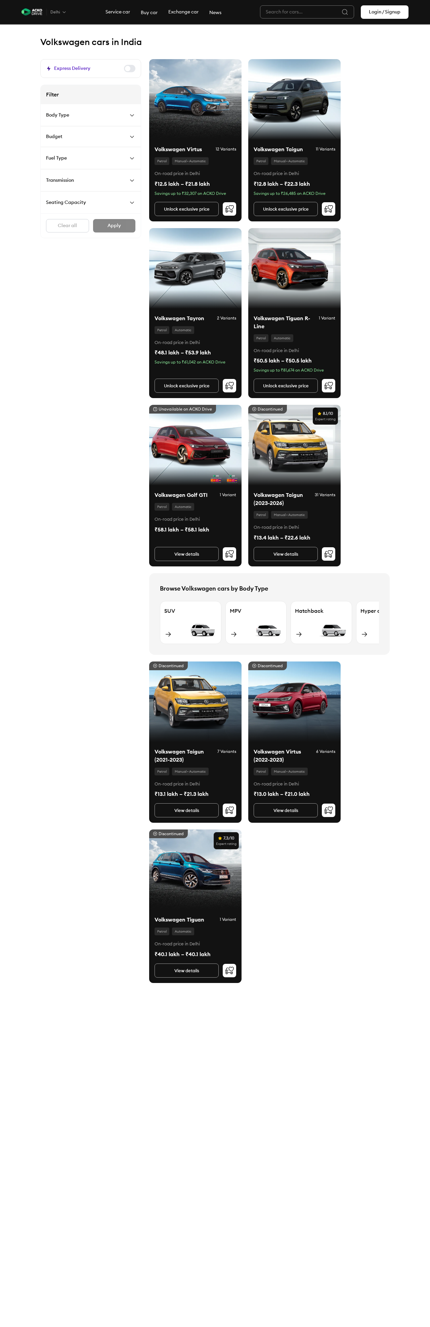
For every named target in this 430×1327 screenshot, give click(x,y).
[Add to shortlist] (229, 209)
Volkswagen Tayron (179, 318)
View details (186, 554)
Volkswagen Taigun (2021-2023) (179, 755)
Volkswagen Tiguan (179, 919)
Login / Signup (384, 12)
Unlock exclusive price (187, 209)
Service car (117, 12)
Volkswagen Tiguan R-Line (282, 322)
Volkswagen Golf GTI (181, 494)
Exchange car (183, 12)
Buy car (149, 12)
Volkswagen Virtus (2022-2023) (277, 755)
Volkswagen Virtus (178, 149)
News (215, 12)
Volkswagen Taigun (278, 149)
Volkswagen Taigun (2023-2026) (278, 498)
